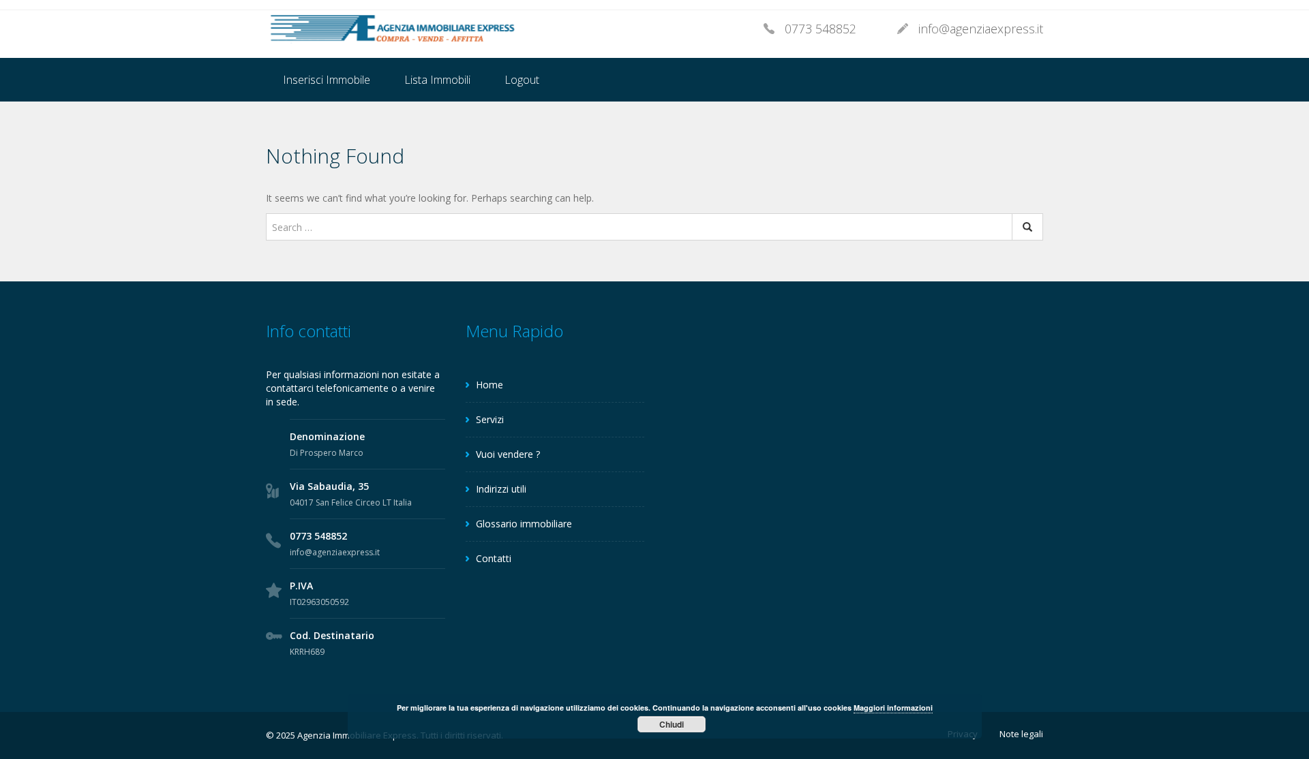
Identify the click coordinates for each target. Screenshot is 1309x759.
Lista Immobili (437, 79)
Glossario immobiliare (524, 523)
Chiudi (671, 724)
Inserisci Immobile (326, 79)
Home (489, 384)
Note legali (1021, 734)
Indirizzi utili (501, 488)
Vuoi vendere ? (508, 454)
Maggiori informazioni (893, 707)
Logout (522, 79)
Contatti (493, 558)
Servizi (490, 419)
